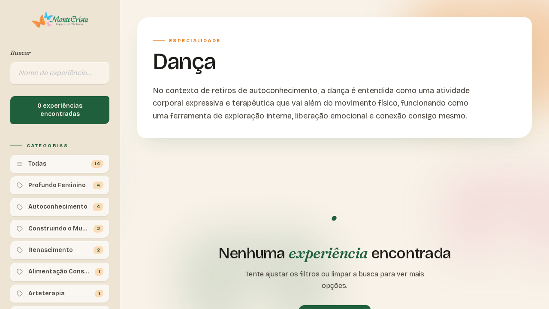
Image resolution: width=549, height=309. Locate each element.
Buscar (20, 52)
